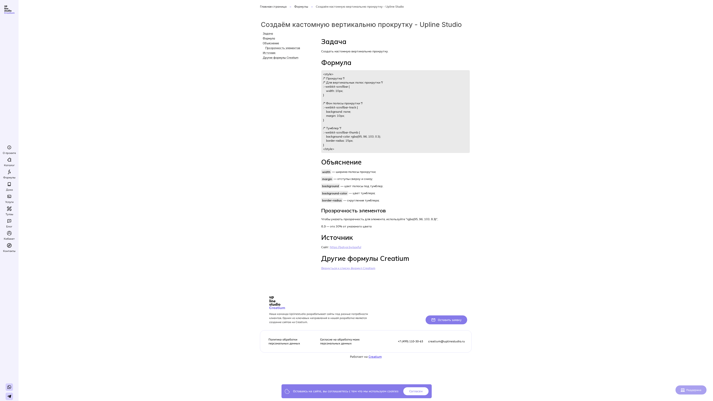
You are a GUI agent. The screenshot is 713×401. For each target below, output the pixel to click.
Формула (269, 38)
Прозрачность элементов (282, 48)
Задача (268, 33)
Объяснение (271, 43)
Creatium (375, 356)
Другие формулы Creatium (280, 57)
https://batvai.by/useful (345, 247)
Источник (269, 52)
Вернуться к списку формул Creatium (348, 268)
